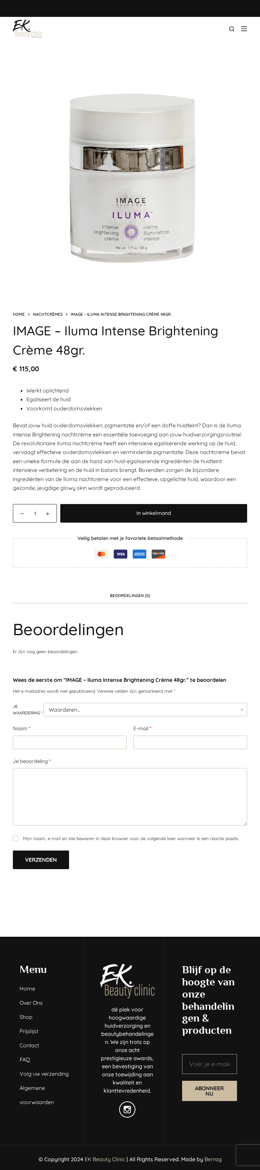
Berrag (213, 1159)
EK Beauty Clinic (105, 1159)
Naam (21, 728)
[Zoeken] (231, 28)
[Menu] (244, 29)
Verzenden (41, 859)
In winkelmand (153, 513)
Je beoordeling (32, 761)
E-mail (142, 728)
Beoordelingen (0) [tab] (130, 595)
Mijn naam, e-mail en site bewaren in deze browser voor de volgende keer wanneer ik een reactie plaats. (131, 838)
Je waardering (27, 710)
